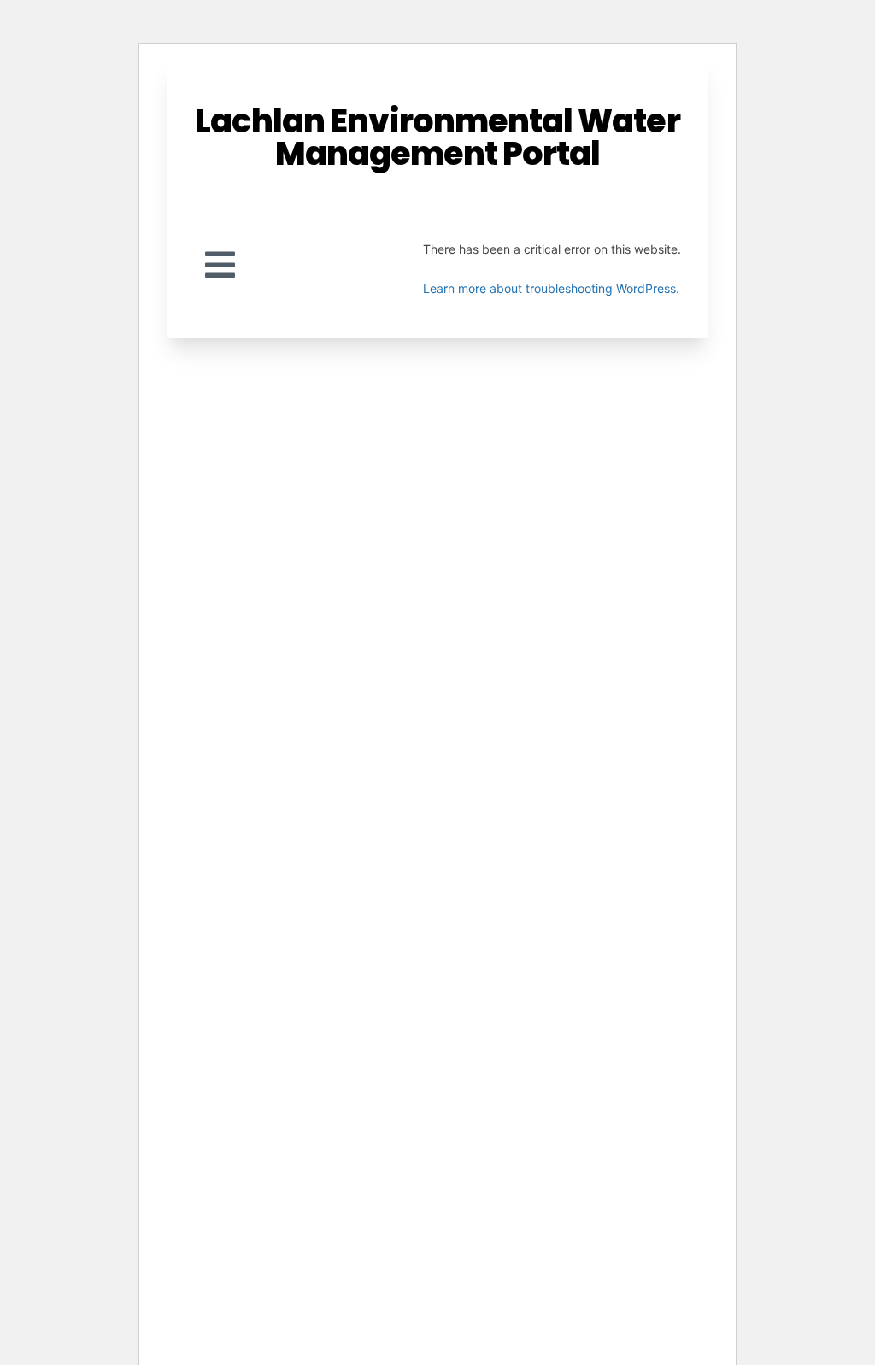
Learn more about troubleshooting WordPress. (551, 288)
